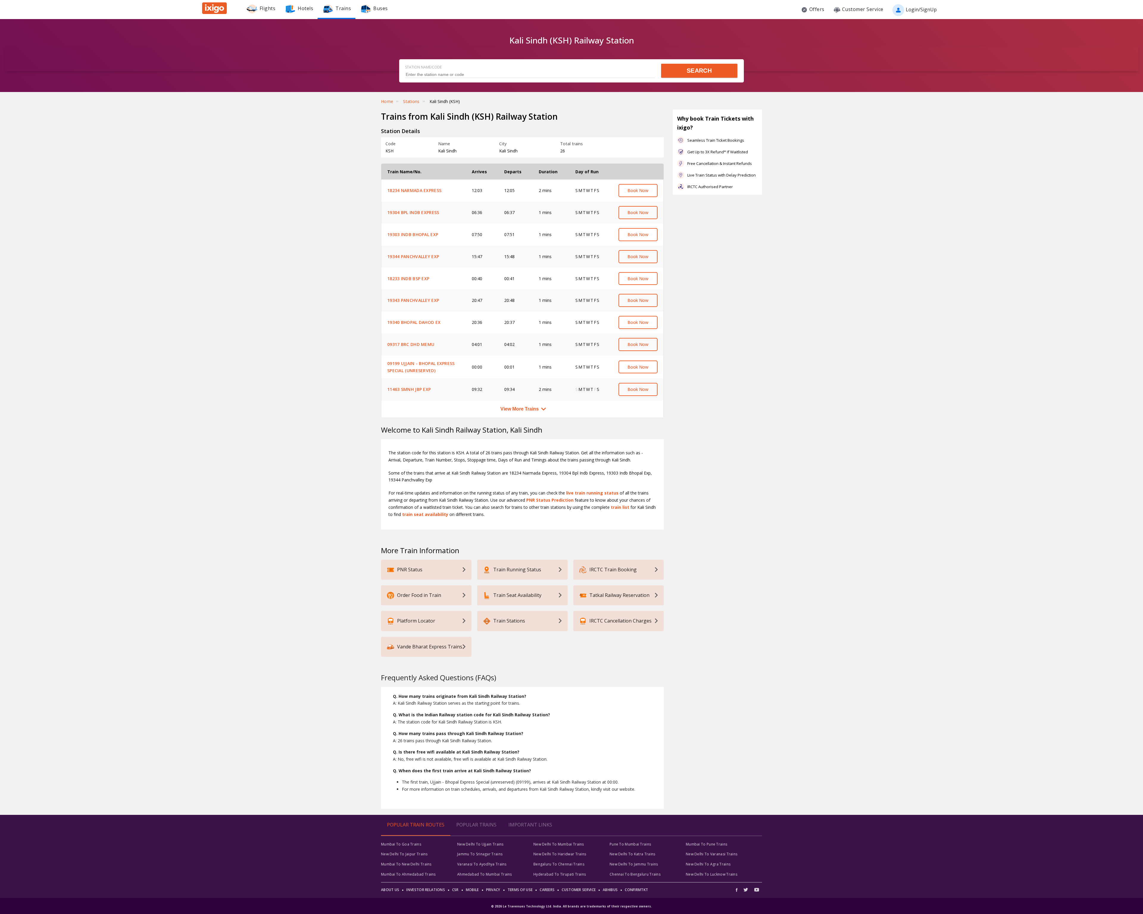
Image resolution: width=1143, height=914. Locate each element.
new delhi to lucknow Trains (711, 874)
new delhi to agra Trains (708, 864)
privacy (493, 889)
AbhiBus (610, 889)
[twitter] (746, 889)
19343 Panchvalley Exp (413, 300)
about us (390, 889)
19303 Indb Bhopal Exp (412, 234)
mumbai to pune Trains (706, 844)
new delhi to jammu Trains (634, 864)
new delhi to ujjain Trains (480, 844)
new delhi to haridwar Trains (559, 854)
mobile (472, 889)
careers (547, 889)
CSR (455, 889)
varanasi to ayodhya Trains (482, 864)
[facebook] (738, 889)
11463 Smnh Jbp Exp (409, 389)
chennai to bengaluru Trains (635, 874)
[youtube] (756, 889)
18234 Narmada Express (414, 190)
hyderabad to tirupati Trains (559, 874)
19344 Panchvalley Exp (413, 256)
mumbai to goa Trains (401, 844)
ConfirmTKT (636, 889)
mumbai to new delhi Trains (406, 864)
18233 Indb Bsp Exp (408, 278)
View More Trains (519, 408)
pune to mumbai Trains (630, 844)
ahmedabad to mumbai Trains (484, 874)
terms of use (520, 889)
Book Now (637, 190)
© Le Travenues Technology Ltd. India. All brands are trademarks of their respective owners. (571, 906)
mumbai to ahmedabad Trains (408, 874)
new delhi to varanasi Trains (711, 854)
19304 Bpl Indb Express (413, 212)
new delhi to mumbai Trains (558, 844)
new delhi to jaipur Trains (404, 854)
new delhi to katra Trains (632, 854)
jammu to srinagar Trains (479, 854)
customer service (579, 889)
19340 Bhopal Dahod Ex (414, 322)
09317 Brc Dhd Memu (410, 344)
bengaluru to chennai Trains (558, 864)
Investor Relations (425, 889)
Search (699, 70)
